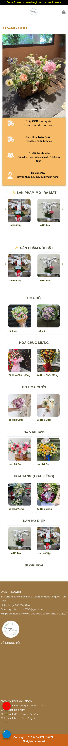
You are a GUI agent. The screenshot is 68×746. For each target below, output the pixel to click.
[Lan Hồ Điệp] (19, 210)
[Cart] (64, 12)
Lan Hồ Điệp (14, 225)
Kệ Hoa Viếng (16, 509)
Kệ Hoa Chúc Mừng (19, 375)
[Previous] (5, 215)
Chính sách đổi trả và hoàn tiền (19, 714)
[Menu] (4, 12)
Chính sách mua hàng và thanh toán (22, 705)
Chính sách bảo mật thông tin (18, 718)
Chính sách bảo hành (13, 710)
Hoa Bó (12, 331)
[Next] (62, 215)
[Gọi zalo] (6, 734)
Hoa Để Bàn (15, 464)
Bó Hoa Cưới (15, 420)
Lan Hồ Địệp (44, 225)
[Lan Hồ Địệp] (48, 210)
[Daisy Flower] (34, 12)
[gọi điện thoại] (6, 706)
